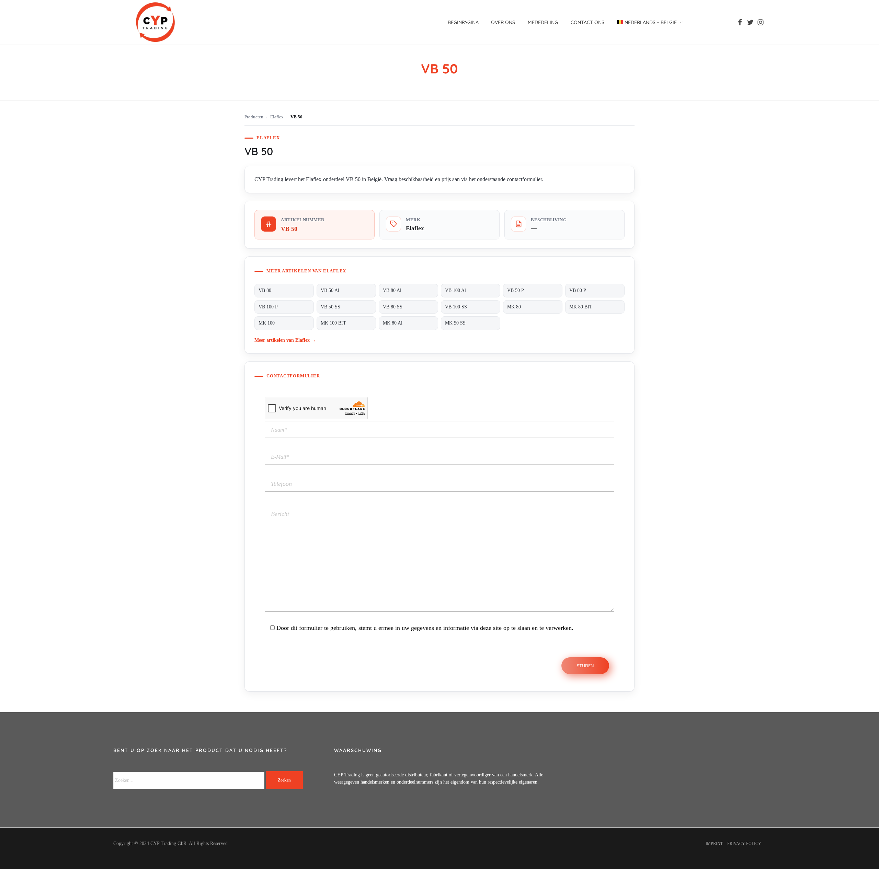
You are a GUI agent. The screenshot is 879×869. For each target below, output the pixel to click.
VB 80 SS (392, 306)
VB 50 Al (330, 290)
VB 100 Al (455, 290)
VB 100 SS (456, 306)
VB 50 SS (330, 306)
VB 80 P (577, 290)
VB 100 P (268, 306)
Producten (253, 117)
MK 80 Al (392, 323)
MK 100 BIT (333, 323)
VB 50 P (515, 290)
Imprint (714, 843)
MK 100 (267, 323)
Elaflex (277, 117)
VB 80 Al (392, 290)
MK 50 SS (455, 323)
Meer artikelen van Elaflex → (285, 340)
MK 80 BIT (580, 306)
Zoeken (284, 780)
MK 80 (514, 306)
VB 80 (265, 290)
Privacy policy (744, 843)
